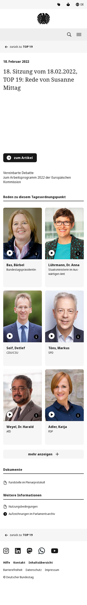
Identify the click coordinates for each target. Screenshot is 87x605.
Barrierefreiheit (12, 570)
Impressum (52, 570)
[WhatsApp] (41, 551)
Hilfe (6, 562)
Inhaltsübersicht (41, 562)
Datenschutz (34, 570)
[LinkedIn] (18, 551)
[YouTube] (54, 551)
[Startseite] (43, 18)
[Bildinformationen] (36, 253)
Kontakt (19, 562)
